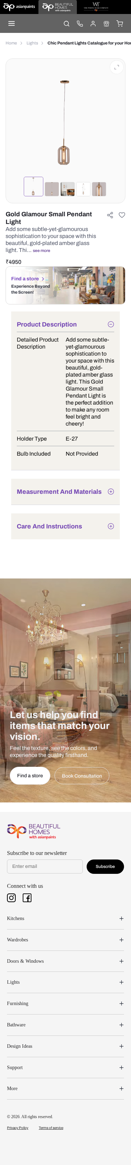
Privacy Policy (17, 1128)
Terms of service (51, 1128)
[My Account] (93, 23)
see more (41, 250)
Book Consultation (82, 776)
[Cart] (119, 23)
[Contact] (79, 23)
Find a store (25, 278)
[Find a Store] (106, 23)
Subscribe (105, 866)
